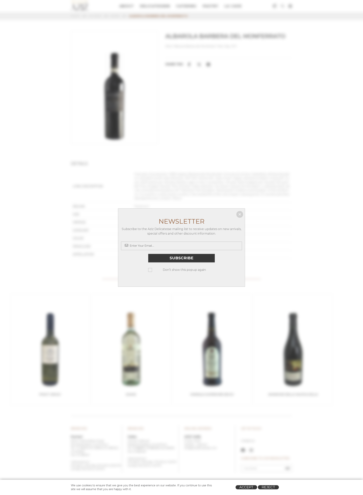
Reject (268, 487)
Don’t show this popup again (184, 270)
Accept (246, 487)
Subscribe (181, 258)
